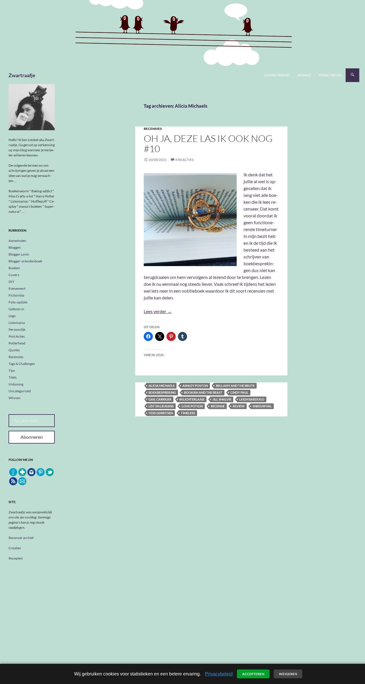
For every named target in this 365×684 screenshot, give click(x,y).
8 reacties (184, 160)
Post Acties (17, 336)
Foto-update (18, 302)
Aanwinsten (17, 240)
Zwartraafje (22, 75)
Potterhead (17, 343)
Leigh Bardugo (251, 399)
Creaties (15, 548)
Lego (12, 316)
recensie (218, 406)
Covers (14, 275)
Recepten (16, 558)
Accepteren (253, 674)
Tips (12, 370)
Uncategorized (20, 391)
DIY (12, 281)
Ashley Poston (195, 385)
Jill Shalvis (221, 399)
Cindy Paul (239, 392)
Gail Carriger (160, 399)
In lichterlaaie (191, 399)
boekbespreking (162, 392)
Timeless (188, 413)
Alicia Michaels (162, 385)
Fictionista (16, 295)
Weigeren (288, 674)
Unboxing (16, 384)
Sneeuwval (262, 406)
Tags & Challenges (22, 364)
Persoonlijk (17, 329)
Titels (13, 377)
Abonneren (32, 437)
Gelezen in (16, 309)
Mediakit (304, 75)
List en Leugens (161, 406)
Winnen (15, 398)
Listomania (17, 322)
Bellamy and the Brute (235, 385)
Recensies (153, 128)
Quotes (14, 350)
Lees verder (158, 311)
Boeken (14, 268)
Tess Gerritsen (161, 413)
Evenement (17, 288)
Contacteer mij (277, 75)
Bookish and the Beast (203, 392)
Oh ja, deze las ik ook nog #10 (208, 143)
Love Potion (192, 406)
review (239, 406)
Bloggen (15, 247)
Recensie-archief (21, 538)
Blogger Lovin (19, 254)
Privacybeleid (330, 75)
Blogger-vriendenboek (25, 261)
